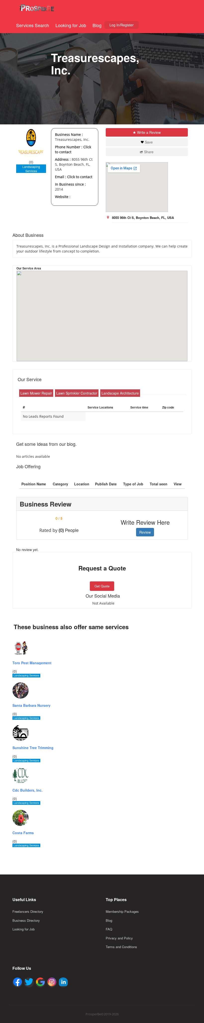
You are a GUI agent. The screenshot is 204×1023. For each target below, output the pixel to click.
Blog (97, 25)
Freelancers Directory (27, 911)
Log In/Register (121, 24)
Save (149, 142)
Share (148, 151)
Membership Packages (122, 911)
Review (145, 532)
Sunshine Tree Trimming (32, 748)
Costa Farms (23, 833)
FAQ (109, 929)
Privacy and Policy (119, 938)
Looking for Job (70, 25)
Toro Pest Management (31, 663)
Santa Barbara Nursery (31, 705)
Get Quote (102, 586)
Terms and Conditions (121, 946)
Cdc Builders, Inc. (27, 790)
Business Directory (26, 920)
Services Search (32, 25)
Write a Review (149, 132)
